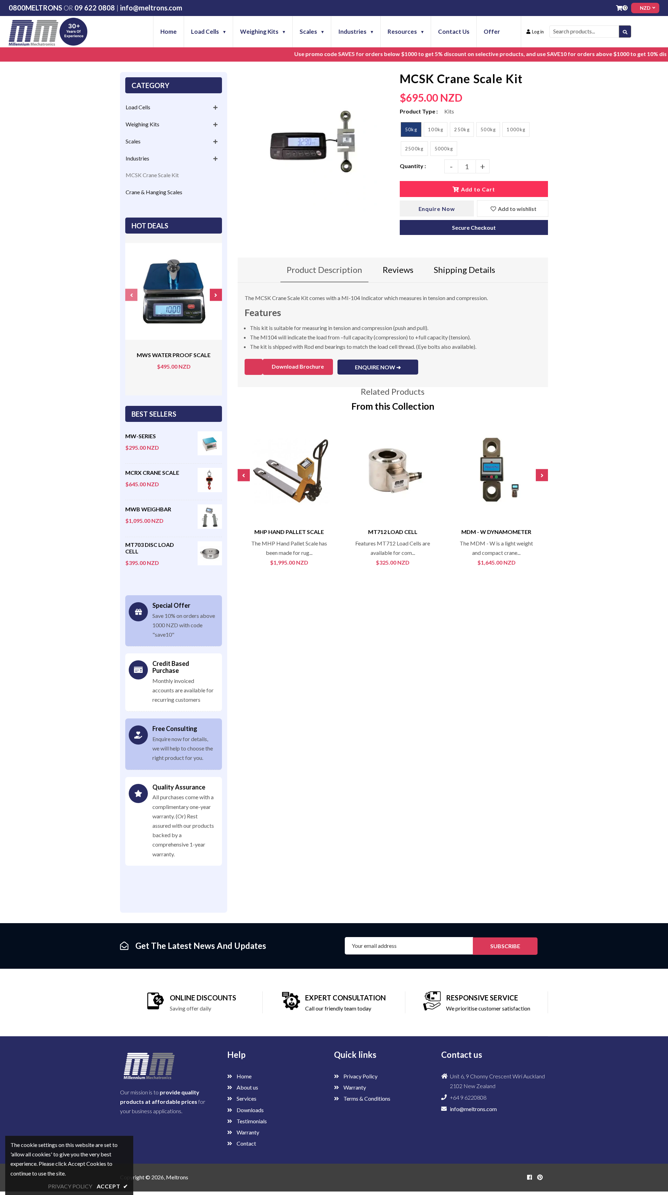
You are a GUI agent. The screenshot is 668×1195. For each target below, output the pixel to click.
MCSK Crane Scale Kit (152, 175)
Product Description (324, 270)
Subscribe (505, 946)
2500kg (414, 148)
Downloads (250, 1110)
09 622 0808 (94, 7)
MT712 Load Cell (393, 531)
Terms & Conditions (366, 1098)
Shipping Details (464, 270)
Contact (246, 1143)
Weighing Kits (142, 124)
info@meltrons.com (151, 7)
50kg (411, 129)
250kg (462, 129)
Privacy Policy (359, 1076)
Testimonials (251, 1121)
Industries (137, 158)
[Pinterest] (540, 1177)
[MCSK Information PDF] (254, 367)
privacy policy (70, 1186)
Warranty (247, 1132)
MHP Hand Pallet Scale (289, 531)
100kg (436, 129)
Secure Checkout (474, 227)
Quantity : (413, 166)
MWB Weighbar (148, 509)
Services (246, 1098)
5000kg (444, 148)
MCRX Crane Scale (152, 472)
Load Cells (138, 107)
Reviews (398, 270)
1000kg (516, 129)
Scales (133, 141)
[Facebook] (529, 1177)
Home (244, 1076)
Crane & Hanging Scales (154, 192)
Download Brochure (298, 366)
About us (247, 1087)
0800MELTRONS (35, 7)
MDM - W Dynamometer (496, 531)
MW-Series (140, 436)
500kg (488, 129)
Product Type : (419, 111)
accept (112, 1186)
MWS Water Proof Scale (173, 355)
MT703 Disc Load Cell (149, 548)
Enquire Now (437, 208)
